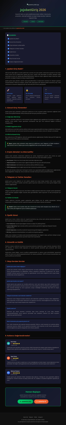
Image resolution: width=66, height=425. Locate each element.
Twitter (35, 417)
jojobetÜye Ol (42, 401)
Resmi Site (25, 417)
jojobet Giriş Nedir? (13, 38)
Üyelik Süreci (12, 52)
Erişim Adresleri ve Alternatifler (16, 45)
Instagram (40, 417)
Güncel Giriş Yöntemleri (14, 42)
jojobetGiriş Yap (26, 401)
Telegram (31, 417)
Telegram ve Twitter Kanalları (16, 48)
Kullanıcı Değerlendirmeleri (15, 62)
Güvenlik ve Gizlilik (13, 55)
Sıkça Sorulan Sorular (14, 58)
